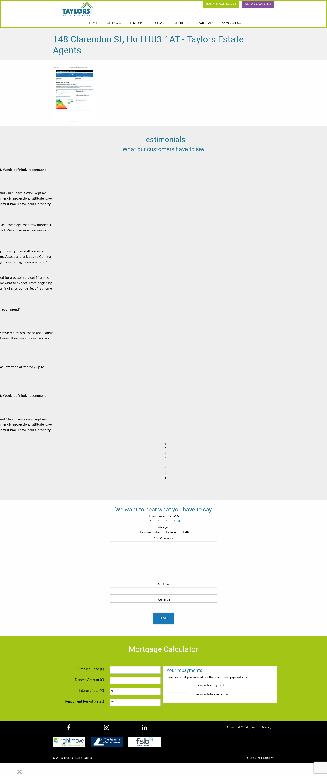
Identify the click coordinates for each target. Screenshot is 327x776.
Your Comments (163, 538)
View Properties (258, 4)
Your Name (163, 584)
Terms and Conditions (241, 727)
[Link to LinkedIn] (144, 728)
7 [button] (165, 472)
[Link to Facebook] (69, 728)
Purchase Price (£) (90, 669)
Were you (163, 527)
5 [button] (165, 463)
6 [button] (165, 468)
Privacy (266, 727)
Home (93, 22)
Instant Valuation (221, 4)
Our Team (205, 22)
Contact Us (231, 22)
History (136, 22)
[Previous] (4, 769)
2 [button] (165, 448)
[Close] (19, 772)
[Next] (12, 769)
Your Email (163, 600)
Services (114, 22)
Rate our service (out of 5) (163, 516)
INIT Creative (265, 757)
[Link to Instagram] (107, 728)
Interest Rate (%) (91, 690)
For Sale (159, 22)
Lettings (181, 22)
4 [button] (165, 458)
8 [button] (165, 477)
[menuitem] (219, 4)
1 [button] (165, 443)
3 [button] (165, 453)
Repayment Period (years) (84, 701)
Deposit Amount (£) (89, 680)
